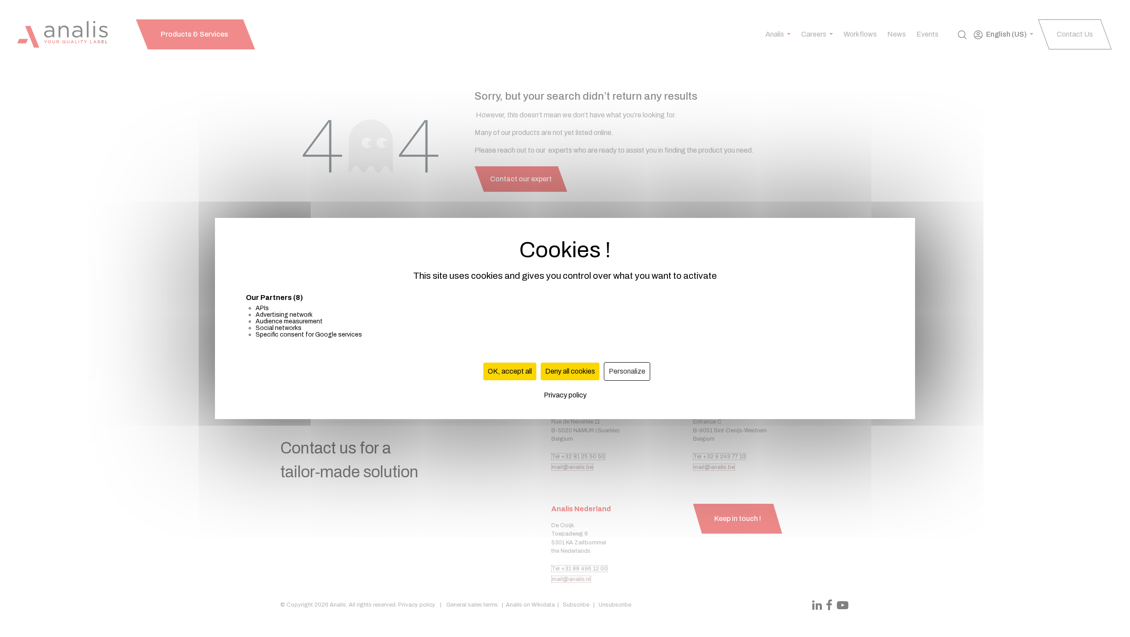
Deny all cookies (570, 371)
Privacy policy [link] (565, 395)
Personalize (627, 371)
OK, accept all (510, 371)
